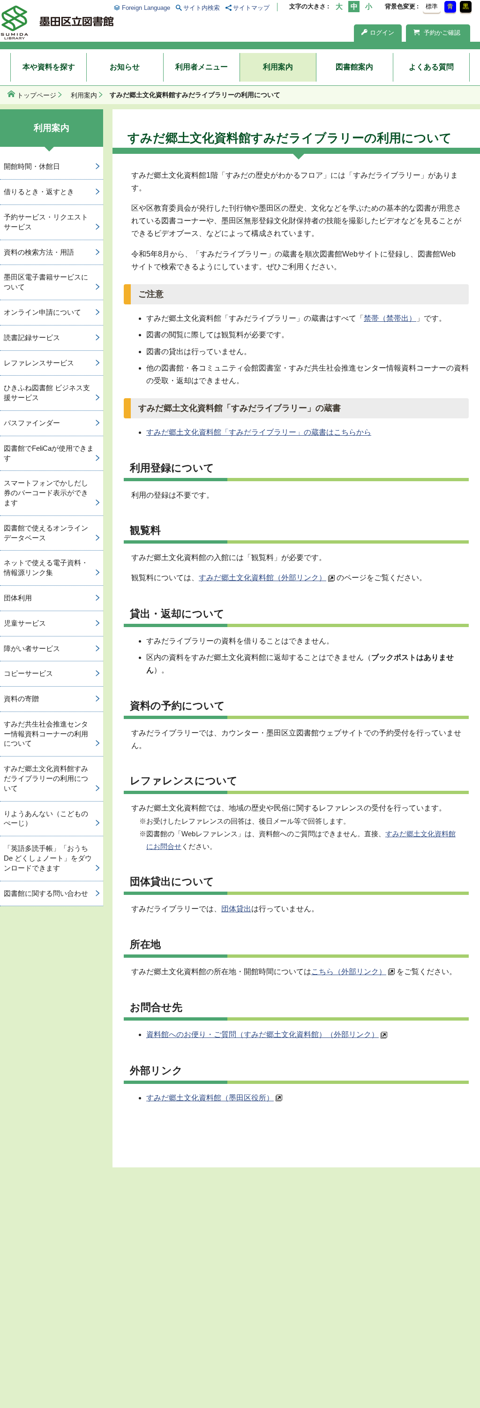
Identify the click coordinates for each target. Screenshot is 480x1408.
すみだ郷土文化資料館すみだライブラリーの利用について (46, 778)
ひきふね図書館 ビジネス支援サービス (47, 392)
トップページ (36, 95)
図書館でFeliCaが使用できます (49, 453)
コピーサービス (28, 673)
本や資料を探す (48, 67)
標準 (432, 6)
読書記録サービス (32, 337)
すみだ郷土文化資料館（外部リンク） (262, 578)
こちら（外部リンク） (348, 972)
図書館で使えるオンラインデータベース (46, 533)
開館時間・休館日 (32, 166)
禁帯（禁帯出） (390, 318)
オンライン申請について (42, 312)
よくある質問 (431, 67)
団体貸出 (236, 909)
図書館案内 (354, 67)
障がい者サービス (32, 648)
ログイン (382, 32)
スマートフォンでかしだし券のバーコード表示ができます (46, 493)
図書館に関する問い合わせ (46, 893)
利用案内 (278, 67)
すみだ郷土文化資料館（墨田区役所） (210, 1098)
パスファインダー (32, 423)
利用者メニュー (201, 67)
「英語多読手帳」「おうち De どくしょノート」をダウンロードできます (48, 858)
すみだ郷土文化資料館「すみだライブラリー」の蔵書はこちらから (258, 432)
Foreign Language (146, 7)
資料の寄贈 (21, 699)
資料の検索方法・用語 (39, 252)
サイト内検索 (201, 7)
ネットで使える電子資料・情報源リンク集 (46, 567)
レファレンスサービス (39, 363)
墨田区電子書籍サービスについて (46, 282)
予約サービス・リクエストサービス (46, 222)
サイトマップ (251, 7)
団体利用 (18, 598)
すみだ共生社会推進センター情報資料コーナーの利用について (46, 734)
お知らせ (125, 67)
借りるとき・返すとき (39, 192)
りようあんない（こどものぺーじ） (46, 818)
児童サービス (25, 623)
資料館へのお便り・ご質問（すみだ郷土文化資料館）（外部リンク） (262, 1034)
